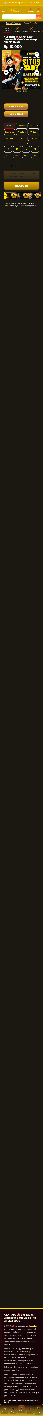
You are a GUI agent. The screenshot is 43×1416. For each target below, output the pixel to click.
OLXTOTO (21, 185)
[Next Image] (36, 72)
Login (13, 1412)
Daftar (21, 1411)
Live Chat (38, 1412)
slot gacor (29, 1352)
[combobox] (19, 16)
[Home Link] (16, 10)
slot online (33, 1326)
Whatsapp (30, 1412)
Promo (4, 1412)
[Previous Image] (6, 72)
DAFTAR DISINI (16, 106)
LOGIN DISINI (16, 114)
